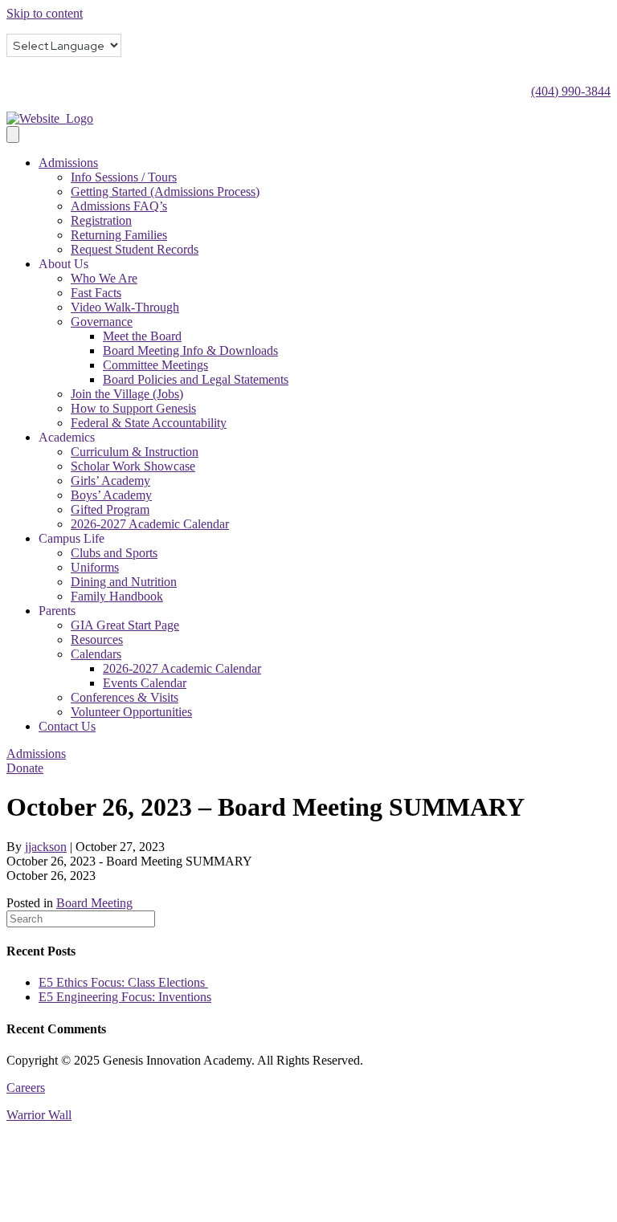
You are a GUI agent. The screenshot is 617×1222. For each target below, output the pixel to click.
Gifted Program (110, 509)
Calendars (96, 654)
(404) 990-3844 (571, 91)
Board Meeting (94, 903)
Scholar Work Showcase (133, 466)
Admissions (68, 162)
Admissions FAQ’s (119, 206)
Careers (25, 1087)
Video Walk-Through (125, 307)
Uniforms (95, 567)
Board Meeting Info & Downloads (190, 350)
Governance (102, 321)
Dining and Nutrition (124, 582)
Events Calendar (144, 683)
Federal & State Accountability (149, 423)
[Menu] (12, 134)
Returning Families (119, 235)
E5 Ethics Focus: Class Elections (123, 982)
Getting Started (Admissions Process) (165, 191)
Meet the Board (142, 336)
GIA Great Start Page (125, 625)
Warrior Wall (39, 1115)
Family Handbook (117, 596)
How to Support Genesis (133, 408)
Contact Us (67, 726)
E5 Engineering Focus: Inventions (125, 997)
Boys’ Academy (111, 495)
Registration (101, 220)
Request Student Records (134, 249)
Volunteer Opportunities (131, 712)
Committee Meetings (155, 365)
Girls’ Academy (110, 480)
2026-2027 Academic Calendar (150, 524)
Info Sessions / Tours (124, 177)
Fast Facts (96, 292)
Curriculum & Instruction (134, 451)
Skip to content (44, 13)
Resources (97, 639)
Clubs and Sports (114, 553)
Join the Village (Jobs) (127, 394)
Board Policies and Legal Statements (195, 379)
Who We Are (104, 278)
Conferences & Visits (124, 697)
